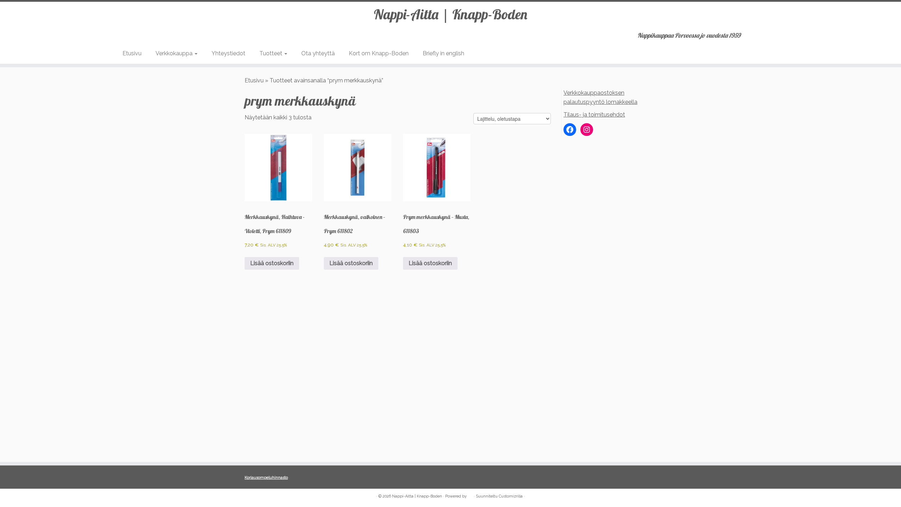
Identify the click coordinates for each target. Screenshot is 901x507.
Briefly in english (443, 53)
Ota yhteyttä (318, 53)
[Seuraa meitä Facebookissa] (249, 496)
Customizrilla (511, 496)
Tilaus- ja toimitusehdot (594, 114)
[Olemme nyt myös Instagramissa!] (259, 496)
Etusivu (131, 53)
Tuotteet (271, 53)
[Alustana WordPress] (470, 495)
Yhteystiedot (228, 53)
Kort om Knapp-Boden (379, 53)
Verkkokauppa (175, 53)
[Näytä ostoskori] (775, 33)
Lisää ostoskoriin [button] (272, 263)
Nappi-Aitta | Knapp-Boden (450, 14)
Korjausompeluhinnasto (266, 477)
